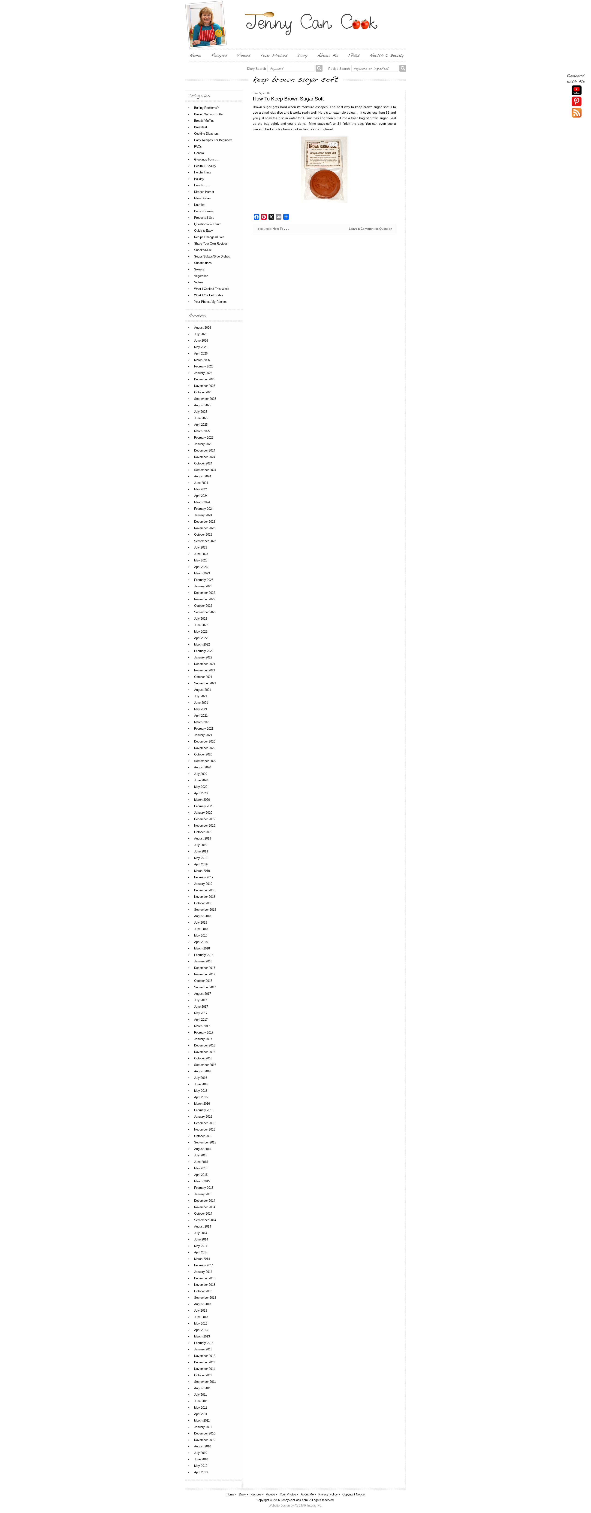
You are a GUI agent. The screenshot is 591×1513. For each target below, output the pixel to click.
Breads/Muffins (204, 120)
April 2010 (201, 1472)
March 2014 (202, 1259)
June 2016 (201, 1084)
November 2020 (204, 748)
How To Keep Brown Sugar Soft (288, 99)
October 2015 (203, 1136)
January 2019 (203, 883)
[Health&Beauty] (386, 55)
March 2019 (202, 871)
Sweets (199, 269)
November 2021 (204, 670)
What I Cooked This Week (211, 289)
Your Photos (288, 1494)
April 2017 (201, 1019)
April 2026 (201, 353)
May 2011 (200, 1407)
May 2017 (200, 1013)
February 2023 (203, 580)
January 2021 (203, 735)
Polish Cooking (204, 211)
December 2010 (204, 1433)
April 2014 (201, 1252)
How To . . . (281, 228)
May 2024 (200, 489)
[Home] (195, 55)
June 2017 (201, 1006)
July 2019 (200, 845)
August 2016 (202, 1071)
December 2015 (204, 1123)
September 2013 (205, 1297)
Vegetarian (201, 276)
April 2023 (201, 567)
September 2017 (205, 987)
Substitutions (203, 263)
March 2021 (202, 722)
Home (230, 1494)
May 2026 (200, 347)
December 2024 (204, 450)
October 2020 (203, 754)
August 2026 (202, 327)
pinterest (577, 101)
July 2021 (200, 696)
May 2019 (200, 858)
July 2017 (200, 1000)
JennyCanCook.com (294, 1500)
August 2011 (202, 1388)
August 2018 (202, 916)
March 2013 (202, 1336)
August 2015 (202, 1149)
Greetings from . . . (207, 159)
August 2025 (202, 405)
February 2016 (203, 1110)
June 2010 (201, 1459)
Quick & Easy (203, 230)
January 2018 (203, 961)
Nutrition (199, 204)
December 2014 (204, 1200)
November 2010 (204, 1440)
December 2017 (204, 968)
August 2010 (202, 1446)
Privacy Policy (328, 1494)
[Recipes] (219, 55)
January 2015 (203, 1194)
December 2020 (204, 741)
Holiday (199, 179)
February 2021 (203, 728)
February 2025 (203, 437)
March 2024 (202, 502)
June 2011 (201, 1401)
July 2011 (200, 1394)
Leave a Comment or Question (370, 228)
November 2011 (204, 1368)
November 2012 (204, 1356)
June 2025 (201, 418)
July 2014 (200, 1233)
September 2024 (205, 470)
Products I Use (204, 217)
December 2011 (204, 1362)
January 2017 (203, 1039)
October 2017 (203, 980)
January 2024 (203, 515)
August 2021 (202, 689)
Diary (242, 1494)
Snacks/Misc (203, 250)
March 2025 (202, 431)
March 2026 (202, 360)
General (199, 153)
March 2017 (202, 1026)
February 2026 (203, 366)
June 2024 (201, 483)
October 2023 (203, 534)
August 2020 (202, 767)
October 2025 (203, 392)
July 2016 (200, 1077)
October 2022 (203, 605)
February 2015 (203, 1187)
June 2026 (201, 340)
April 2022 (201, 638)
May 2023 (200, 560)
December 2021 (204, 664)
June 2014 (201, 1239)
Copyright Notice (353, 1494)
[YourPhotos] (274, 55)
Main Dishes (202, 198)
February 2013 (203, 1343)
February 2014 (203, 1265)
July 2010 (200, 1453)
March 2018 (202, 948)
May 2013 (200, 1323)
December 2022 (204, 592)
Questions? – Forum (207, 224)
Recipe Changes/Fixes (209, 237)
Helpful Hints (202, 172)
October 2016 (203, 1058)
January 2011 (203, 1427)
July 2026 (200, 334)
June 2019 (201, 851)
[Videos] (243, 55)
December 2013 (204, 1278)
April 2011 (200, 1414)
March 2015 (202, 1181)
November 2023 (204, 528)
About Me (307, 1494)
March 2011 (202, 1420)
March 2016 (202, 1103)
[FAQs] (354, 55)
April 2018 (201, 942)
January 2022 (203, 657)
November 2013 (204, 1284)
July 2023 (200, 547)
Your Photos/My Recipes (210, 301)
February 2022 (203, 651)
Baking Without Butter (208, 114)
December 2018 (204, 890)
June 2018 (201, 929)
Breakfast (200, 127)
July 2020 (200, 774)
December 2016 (204, 1045)
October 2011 (203, 1375)
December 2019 (204, 819)
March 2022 (202, 644)
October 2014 (203, 1213)
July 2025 (200, 411)
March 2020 (202, 799)
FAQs (198, 146)
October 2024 (203, 463)
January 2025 (203, 444)
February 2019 (203, 877)
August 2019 (202, 838)
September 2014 (205, 1220)
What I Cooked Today (208, 295)
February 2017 (203, 1032)
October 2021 (203, 677)
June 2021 (201, 702)
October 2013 (203, 1291)
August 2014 (202, 1226)
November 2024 (204, 457)
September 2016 (205, 1065)
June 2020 (201, 780)
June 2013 (201, 1317)
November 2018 (204, 896)
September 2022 (205, 612)
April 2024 (201, 495)
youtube (577, 90)
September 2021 (205, 683)
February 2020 (203, 806)
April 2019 (201, 864)
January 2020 (203, 812)
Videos (198, 282)
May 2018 (200, 935)
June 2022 (201, 625)
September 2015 (205, 1142)
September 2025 (205, 398)
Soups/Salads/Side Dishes (212, 256)
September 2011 (205, 1381)
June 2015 (201, 1162)
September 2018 (205, 909)
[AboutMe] (327, 55)
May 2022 (200, 631)
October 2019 (203, 832)
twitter (577, 113)
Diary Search (256, 68)
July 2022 (200, 618)
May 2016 (200, 1090)
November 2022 (204, 599)
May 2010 (200, 1466)
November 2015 (204, 1129)
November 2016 (204, 1052)
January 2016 (203, 1116)
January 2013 (203, 1349)
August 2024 (202, 476)
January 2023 (203, 586)
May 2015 (200, 1168)
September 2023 (205, 541)
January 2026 (203, 373)
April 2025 (201, 424)
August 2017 (202, 993)
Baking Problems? (206, 107)
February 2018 (203, 955)
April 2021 (201, 715)
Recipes (255, 1494)
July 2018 (200, 922)
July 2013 (200, 1310)
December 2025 (204, 379)
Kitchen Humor (204, 192)
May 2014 (200, 1246)
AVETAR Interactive (308, 1505)
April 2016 (201, 1097)
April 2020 (201, 793)
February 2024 (203, 508)
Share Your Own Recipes (211, 243)
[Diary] (302, 55)
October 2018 (203, 903)
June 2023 (201, 554)
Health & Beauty (205, 166)
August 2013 (202, 1304)
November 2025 (204, 386)
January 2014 (203, 1271)
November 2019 (204, 825)
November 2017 (204, 974)
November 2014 (204, 1207)
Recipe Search (339, 68)
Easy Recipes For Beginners (213, 140)
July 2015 (200, 1155)
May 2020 (200, 786)
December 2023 (204, 521)
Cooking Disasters (206, 133)
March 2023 (202, 573)
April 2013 (201, 1330)
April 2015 (201, 1174)
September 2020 (205, 761)
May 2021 (200, 709)
